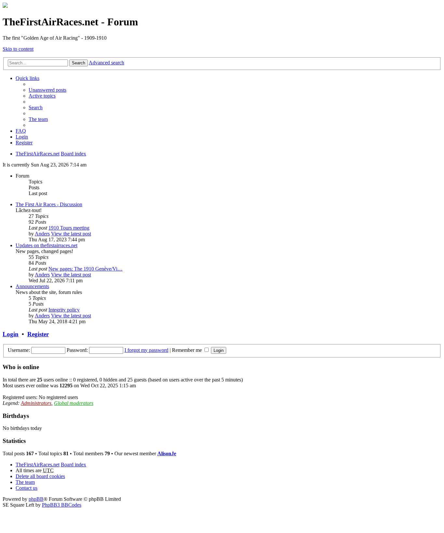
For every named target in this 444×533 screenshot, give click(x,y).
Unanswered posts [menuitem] (47, 90)
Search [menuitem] (36, 107)
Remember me (187, 350)
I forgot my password (146, 350)
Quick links (27, 78)
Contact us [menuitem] (26, 488)
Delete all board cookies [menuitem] (40, 476)
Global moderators (73, 403)
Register (38, 334)
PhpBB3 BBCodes (61, 505)
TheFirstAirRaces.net (37, 464)
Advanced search (106, 62)
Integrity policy (64, 310)
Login (11, 334)
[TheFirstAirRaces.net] (5, 6)
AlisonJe (166, 453)
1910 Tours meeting (68, 228)
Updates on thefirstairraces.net (46, 245)
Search (78, 62)
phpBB (36, 499)
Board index (73, 464)
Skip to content (18, 49)
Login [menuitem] (22, 137)
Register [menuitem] (24, 142)
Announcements (32, 286)
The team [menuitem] (38, 119)
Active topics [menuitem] (42, 96)
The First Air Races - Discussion (49, 204)
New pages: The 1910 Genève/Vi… (85, 269)
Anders (42, 233)
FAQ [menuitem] (21, 131)
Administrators (36, 403)
